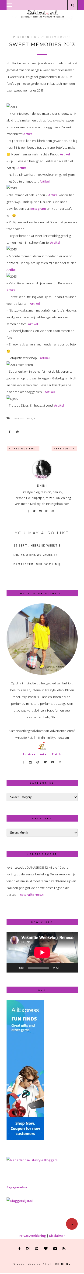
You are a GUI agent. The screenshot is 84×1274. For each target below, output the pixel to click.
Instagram (38, 208)
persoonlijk (25, 418)
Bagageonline (17, 1187)
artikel (11, 290)
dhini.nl (62, 1263)
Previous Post (24, 448)
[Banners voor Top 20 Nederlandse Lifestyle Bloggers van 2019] (32, 1160)
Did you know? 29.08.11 (36, 555)
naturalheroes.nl (32, 894)
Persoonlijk (24, 37)
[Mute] (64, 968)
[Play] (12, 968)
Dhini (42, 486)
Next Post (63, 448)
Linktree (29, 754)
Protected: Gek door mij (37, 564)
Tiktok (56, 754)
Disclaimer (57, 1236)
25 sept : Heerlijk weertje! (38, 545)
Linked (43, 754)
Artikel (28, 134)
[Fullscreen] (71, 968)
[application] (42, 952)
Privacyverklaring (32, 1236)
